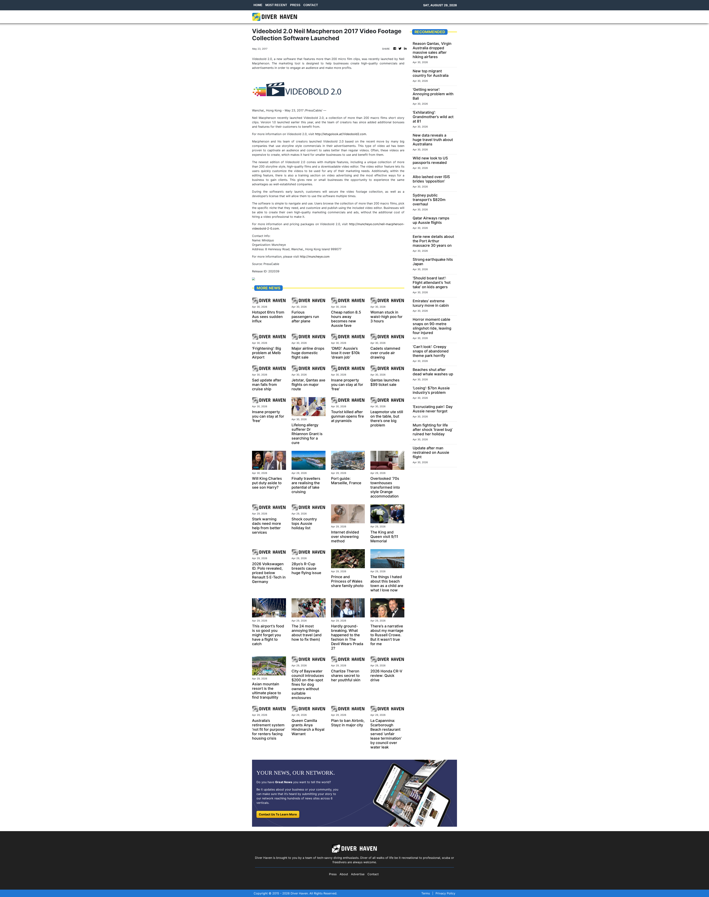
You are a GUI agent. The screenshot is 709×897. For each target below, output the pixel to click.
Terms (425, 893)
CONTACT (310, 5)
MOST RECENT (276, 5)
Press (333, 874)
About (344, 874)
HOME (258, 5)
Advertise (357, 874)
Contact (373, 874)
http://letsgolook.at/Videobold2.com (340, 134)
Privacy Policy (445, 893)
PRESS (295, 5)
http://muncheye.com (315, 256)
